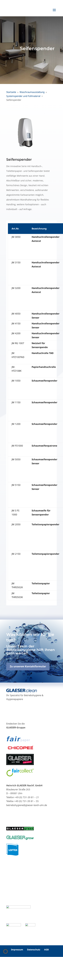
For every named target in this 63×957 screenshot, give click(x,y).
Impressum (17, 949)
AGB (46, 949)
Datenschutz (33, 949)
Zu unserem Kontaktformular (28, 666)
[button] (5, 951)
